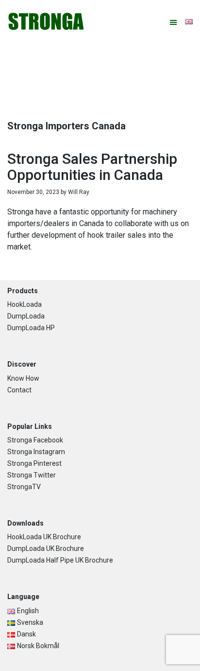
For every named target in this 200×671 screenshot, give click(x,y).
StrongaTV (24, 487)
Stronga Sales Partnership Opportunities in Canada (92, 166)
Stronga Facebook (35, 440)
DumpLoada (26, 316)
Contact (19, 390)
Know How (23, 378)
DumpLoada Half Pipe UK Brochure (60, 560)
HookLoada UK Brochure (44, 537)
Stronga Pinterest (34, 463)
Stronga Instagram (36, 452)
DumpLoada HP (31, 328)
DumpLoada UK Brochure (45, 548)
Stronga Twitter (31, 475)
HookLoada (24, 304)
